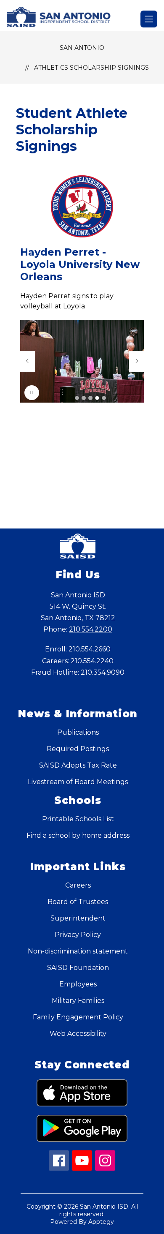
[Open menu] (148, 19)
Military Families (78, 1001)
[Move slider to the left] (27, 361)
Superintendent (78, 918)
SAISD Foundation (78, 968)
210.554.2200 (90, 629)
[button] (77, 398)
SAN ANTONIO (82, 48)
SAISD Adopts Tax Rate (78, 765)
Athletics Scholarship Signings (91, 67)
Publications (78, 732)
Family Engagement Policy (78, 1017)
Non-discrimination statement (78, 951)
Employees (78, 984)
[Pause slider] (31, 392)
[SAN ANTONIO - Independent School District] (62, 19)
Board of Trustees (78, 902)
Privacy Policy (78, 935)
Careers (78, 885)
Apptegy (101, 1222)
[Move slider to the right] (137, 361)
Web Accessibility (78, 1034)
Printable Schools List (78, 819)
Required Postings (78, 749)
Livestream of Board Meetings (78, 782)
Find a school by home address (78, 835)
